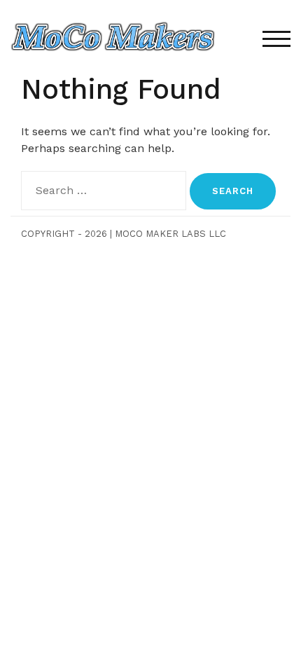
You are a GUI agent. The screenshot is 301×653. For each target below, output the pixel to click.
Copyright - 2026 (64, 233)
